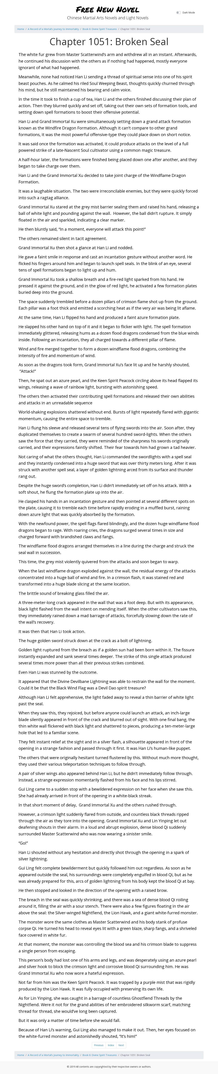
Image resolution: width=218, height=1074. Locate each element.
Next (121, 1045)
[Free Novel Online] (107, 12)
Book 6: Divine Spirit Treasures (99, 29)
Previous (99, 1045)
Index (111, 1045)
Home (20, 29)
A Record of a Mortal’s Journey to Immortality (53, 29)
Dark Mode (188, 12)
